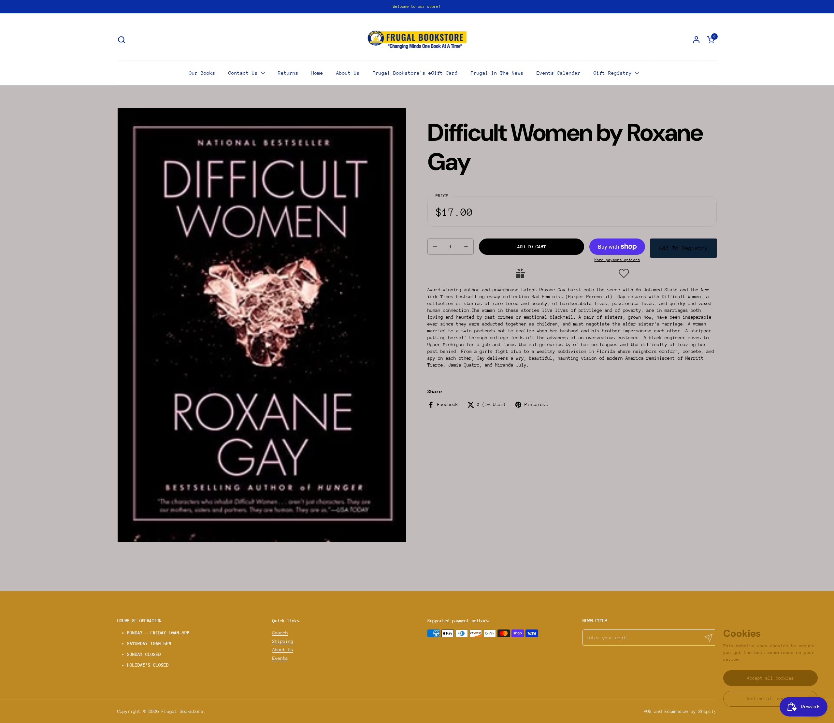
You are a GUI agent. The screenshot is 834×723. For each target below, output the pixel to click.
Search (280, 632)
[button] (121, 40)
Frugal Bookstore (182, 711)
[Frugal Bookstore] (417, 39)
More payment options (617, 260)
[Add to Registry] (520, 273)
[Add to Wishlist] (623, 273)
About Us (282, 649)
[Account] (696, 40)
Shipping (282, 641)
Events (280, 658)
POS (648, 711)
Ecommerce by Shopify (691, 711)
